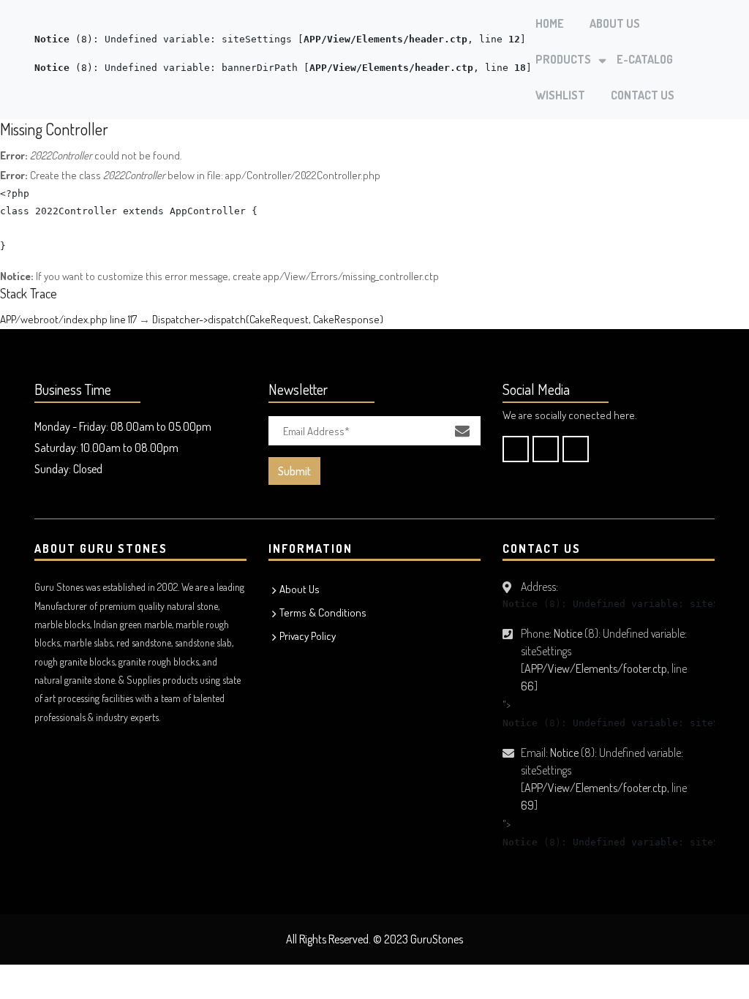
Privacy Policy (307, 636)
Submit (294, 471)
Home (549, 23)
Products (563, 59)
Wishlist (560, 95)
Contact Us (642, 95)
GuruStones (436, 939)
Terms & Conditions (322, 612)
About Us (615, 23)
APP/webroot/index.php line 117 (68, 319)
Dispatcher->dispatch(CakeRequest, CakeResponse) (267, 319)
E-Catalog (645, 59)
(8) (63, 39)
